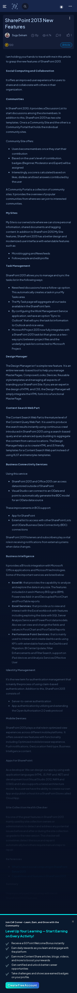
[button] (70, 6)
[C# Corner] (15, 6)
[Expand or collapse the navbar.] (5, 6)
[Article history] (33, 35)
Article (66, 44)
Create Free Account (22, 985)
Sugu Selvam (19, 35)
